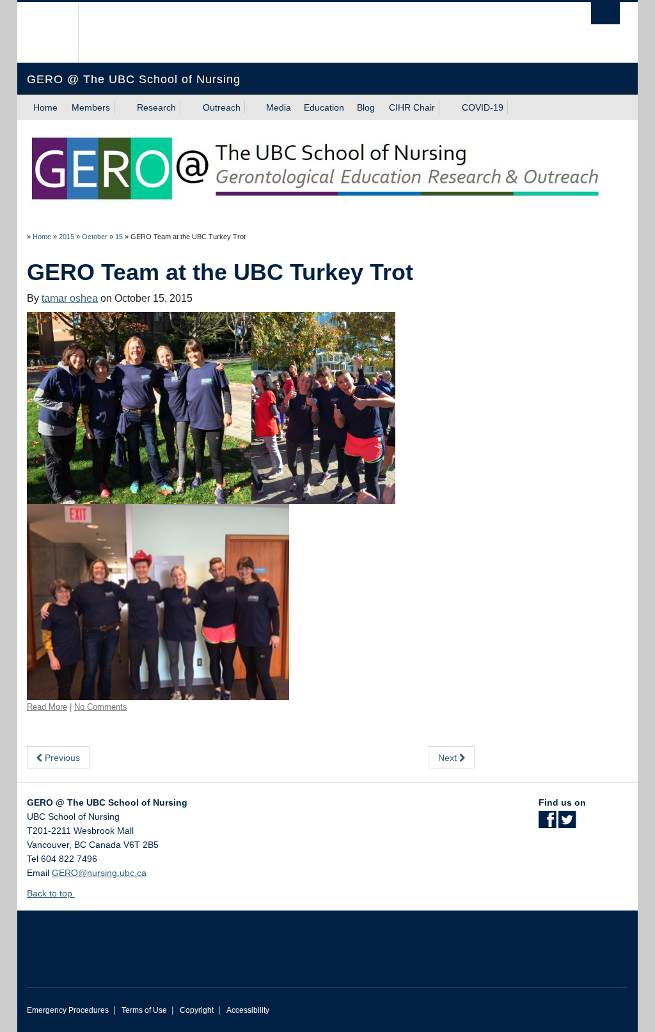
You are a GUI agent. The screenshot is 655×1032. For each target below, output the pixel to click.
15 (119, 236)
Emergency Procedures (68, 1010)
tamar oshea (70, 298)
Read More (47, 707)
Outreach (222, 107)
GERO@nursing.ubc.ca (99, 873)
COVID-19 (482, 107)
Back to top (51, 893)
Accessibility (247, 1010)
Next (448, 758)
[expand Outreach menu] (252, 107)
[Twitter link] (567, 823)
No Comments (100, 707)
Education (324, 107)
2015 (66, 236)
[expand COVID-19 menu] (515, 107)
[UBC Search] (605, 13)
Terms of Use (144, 1010)
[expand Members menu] (121, 107)
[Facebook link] (547, 823)
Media (278, 107)
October (94, 236)
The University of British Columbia (57, 32)
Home (45, 107)
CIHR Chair (412, 107)
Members (91, 107)
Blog (366, 107)
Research (156, 107)
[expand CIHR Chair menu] (446, 107)
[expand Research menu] (187, 107)
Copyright (197, 1010)
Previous (61, 758)
